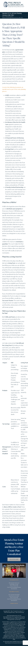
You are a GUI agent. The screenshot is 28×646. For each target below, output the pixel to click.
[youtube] (7, 531)
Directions (15, 588)
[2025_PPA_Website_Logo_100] (14, 1)
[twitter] (5, 531)
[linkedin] (9, 531)
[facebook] (2, 531)
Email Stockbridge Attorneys (15, 587)
